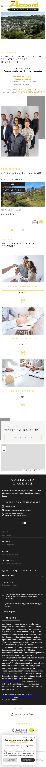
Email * (6, 551)
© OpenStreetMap (39, 470)
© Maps (30, 470)
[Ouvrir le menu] (43, 6)
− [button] (4, 450)
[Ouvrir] (2, 6)
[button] (19, 31)
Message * (8, 582)
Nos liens (41, 760)
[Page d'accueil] (23, 6)
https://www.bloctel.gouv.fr (11, 681)
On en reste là (27, 737)
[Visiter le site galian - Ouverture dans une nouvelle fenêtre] (19, 730)
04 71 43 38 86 (10, 506)
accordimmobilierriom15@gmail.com (18, 510)
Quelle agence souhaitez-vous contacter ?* (20, 571)
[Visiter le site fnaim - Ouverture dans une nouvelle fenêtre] (31, 730)
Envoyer (11, 618)
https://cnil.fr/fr (37, 661)
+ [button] (4, 447)
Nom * (5, 532)
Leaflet (24, 470)
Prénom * (7, 541)
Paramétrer (10, 760)
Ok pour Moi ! (28, 760)
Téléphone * (9, 560)
